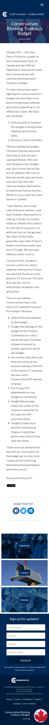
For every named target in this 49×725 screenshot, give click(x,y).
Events (38, 699)
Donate (16, 703)
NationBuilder (28, 691)
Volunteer (27, 699)
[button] (16, 510)
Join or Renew (29, 703)
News (17, 699)
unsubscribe (40, 667)
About (9, 699)
